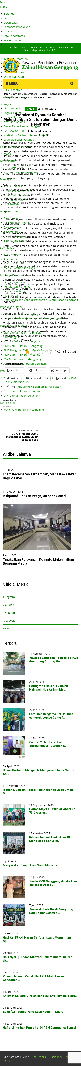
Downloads (11, 22)
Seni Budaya (30, 50)
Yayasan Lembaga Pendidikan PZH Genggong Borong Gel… (53, 659)
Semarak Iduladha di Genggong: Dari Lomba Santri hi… (51, 911)
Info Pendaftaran (14, 36)
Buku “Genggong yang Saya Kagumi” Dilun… (33, 1012)
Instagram (9, 612)
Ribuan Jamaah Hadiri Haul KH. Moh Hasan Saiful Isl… (50, 839)
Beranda (9, 13)
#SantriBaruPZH (48, 50)
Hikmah (43, 47)
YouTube (8, 605)
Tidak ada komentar (40, 131)
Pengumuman (65, 47)
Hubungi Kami (13, 44)
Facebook (9, 620)
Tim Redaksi (39, 1057)
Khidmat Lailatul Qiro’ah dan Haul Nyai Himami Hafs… (40, 996)
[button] (37, 527)
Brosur (8, 31)
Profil (7, 18)
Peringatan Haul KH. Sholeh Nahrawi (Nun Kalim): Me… (48, 687)
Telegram (9, 597)
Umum (17, 94)
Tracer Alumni (13, 40)
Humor (52, 47)
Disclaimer (55, 1057)
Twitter (7, 628)
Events (33, 47)
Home (6, 94)
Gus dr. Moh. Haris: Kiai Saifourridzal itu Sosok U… (48, 744)
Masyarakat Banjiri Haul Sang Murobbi (30, 865)
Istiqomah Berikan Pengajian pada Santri (34, 496)
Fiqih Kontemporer (18, 47)
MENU (13, 83)
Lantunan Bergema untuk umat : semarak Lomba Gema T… (51, 715)
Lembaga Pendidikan (17, 27)
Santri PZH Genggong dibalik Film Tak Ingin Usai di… (53, 883)
